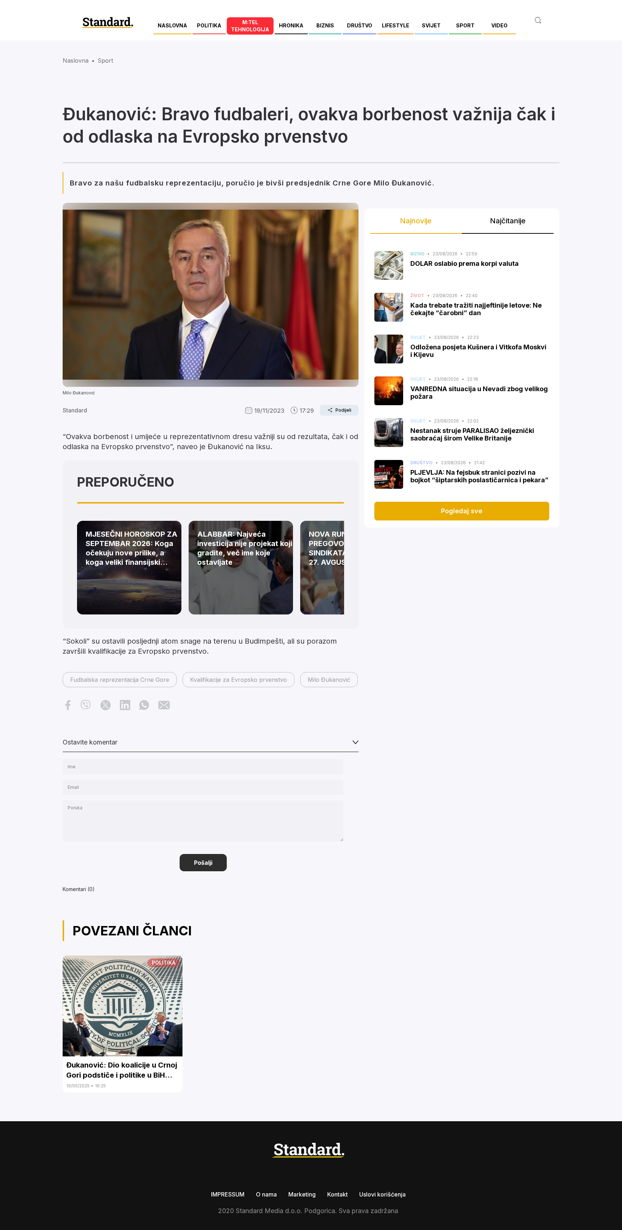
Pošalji (203, 862)
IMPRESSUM (227, 1194)
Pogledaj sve (461, 511)
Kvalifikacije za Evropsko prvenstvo (238, 679)
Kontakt (337, 1194)
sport (105, 60)
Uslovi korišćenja (382, 1194)
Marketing (302, 1194)
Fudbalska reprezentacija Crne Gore (119, 679)
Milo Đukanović (329, 679)
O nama (266, 1194)
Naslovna (76, 60)
